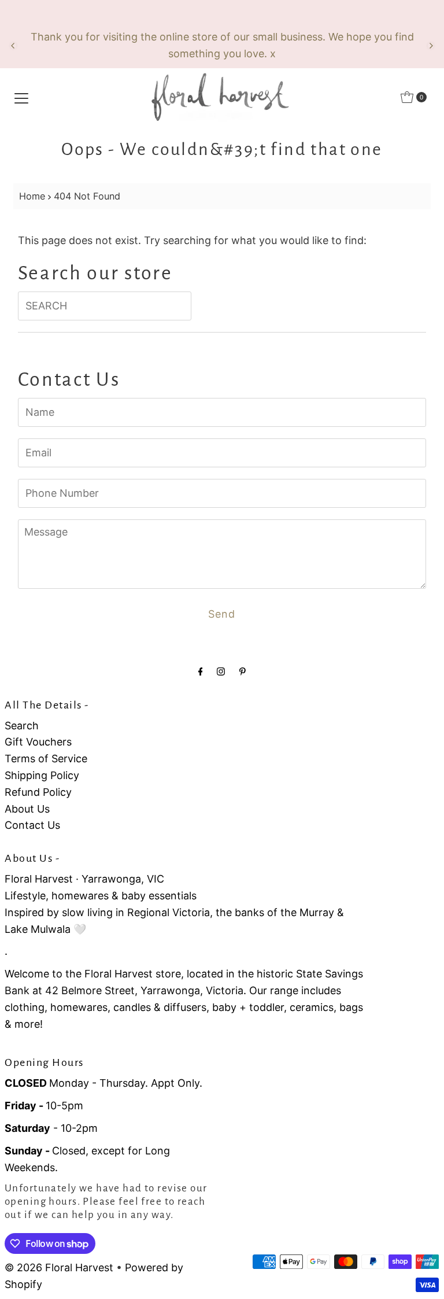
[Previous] (13, 46)
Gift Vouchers (38, 742)
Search (22, 725)
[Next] (431, 46)
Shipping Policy (42, 775)
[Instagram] (221, 671)
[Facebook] (200, 671)
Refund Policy (38, 792)
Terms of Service (46, 758)
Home (32, 196)
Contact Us (32, 825)
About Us (27, 809)
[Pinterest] (242, 671)
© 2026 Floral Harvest (59, 1267)
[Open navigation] (21, 97)
